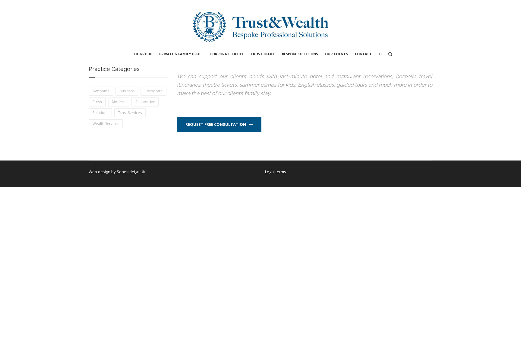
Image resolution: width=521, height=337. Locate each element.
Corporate (153, 91)
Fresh (97, 101)
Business (126, 91)
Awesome (101, 91)
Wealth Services (106, 123)
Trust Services (130, 112)
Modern (118, 101)
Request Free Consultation (215, 124)
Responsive (145, 101)
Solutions (100, 112)
